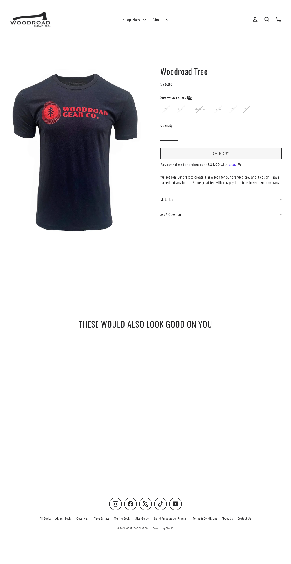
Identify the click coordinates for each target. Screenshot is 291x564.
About (158, 19)
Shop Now (132, 19)
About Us (227, 518)
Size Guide (142, 518)
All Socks (45, 518)
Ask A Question (170, 214)
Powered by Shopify (163, 528)
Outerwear (83, 518)
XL (232, 109)
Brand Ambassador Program (170, 518)
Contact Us (244, 518)
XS (166, 109)
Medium (200, 109)
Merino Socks (122, 518)
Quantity (166, 125)
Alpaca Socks (63, 518)
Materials (167, 199)
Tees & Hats (101, 518)
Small (181, 109)
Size (173, 97)
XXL (246, 109)
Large (218, 109)
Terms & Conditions (205, 518)
